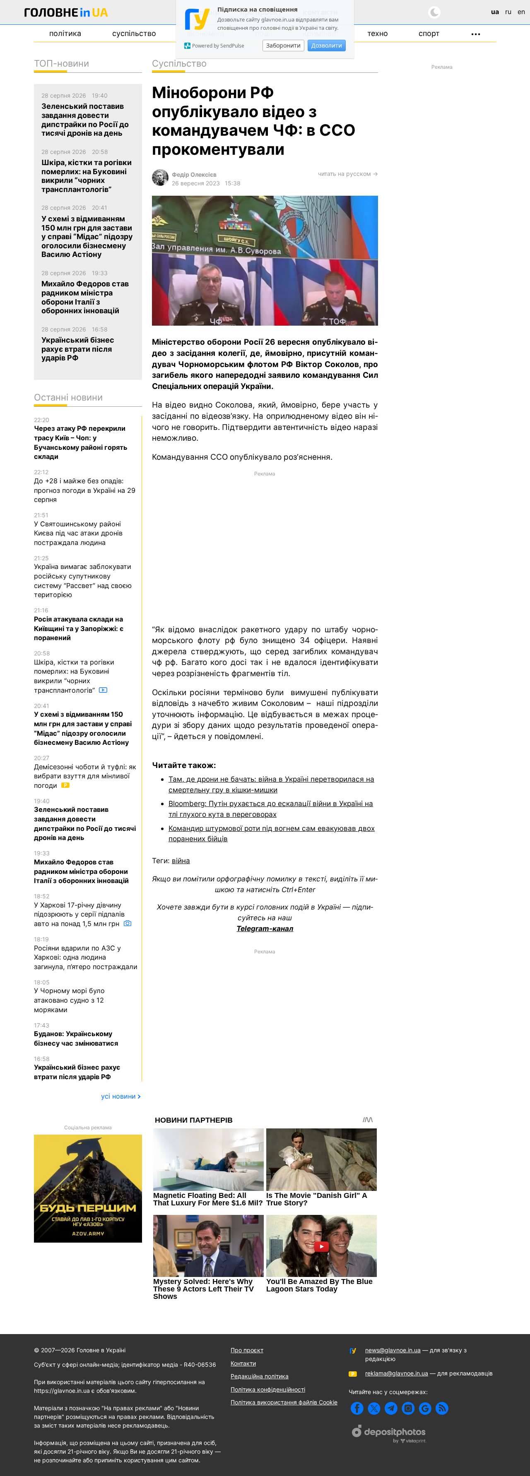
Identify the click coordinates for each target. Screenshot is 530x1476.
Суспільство (134, 33)
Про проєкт (247, 1350)
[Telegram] (391, 1408)
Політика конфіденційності (268, 1389)
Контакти (243, 1363)
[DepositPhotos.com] (389, 1435)
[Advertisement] (265, 547)
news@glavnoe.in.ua (393, 1350)
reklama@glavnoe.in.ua (396, 1373)
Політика (65, 33)
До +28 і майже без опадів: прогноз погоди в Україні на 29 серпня (84, 486)
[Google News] (425, 1408)
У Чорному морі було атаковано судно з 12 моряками (69, 996)
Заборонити (283, 45)
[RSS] (442, 1408)
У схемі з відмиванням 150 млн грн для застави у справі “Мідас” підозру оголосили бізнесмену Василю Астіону (83, 724)
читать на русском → (348, 173)
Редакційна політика (260, 1376)
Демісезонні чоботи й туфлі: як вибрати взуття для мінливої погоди (85, 772)
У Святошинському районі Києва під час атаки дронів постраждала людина (78, 529)
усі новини (118, 1096)
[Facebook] (357, 1408)
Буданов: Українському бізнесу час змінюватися (76, 1034)
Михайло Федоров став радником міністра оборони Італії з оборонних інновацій (81, 867)
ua (495, 11)
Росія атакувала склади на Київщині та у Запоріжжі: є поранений (78, 624)
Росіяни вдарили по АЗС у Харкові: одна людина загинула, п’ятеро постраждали (85, 953)
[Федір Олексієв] (160, 183)
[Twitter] (374, 1408)
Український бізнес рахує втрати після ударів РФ (77, 1068)
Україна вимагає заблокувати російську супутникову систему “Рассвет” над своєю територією (83, 576)
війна (181, 860)
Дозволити (326, 45)
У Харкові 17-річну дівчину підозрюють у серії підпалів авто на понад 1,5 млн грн (79, 910)
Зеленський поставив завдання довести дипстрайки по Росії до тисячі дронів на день (85, 819)
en (521, 11)
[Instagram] (408, 1408)
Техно (377, 33)
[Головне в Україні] (66, 14)
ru (508, 11)
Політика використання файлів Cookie (284, 1402)
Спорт (429, 33)
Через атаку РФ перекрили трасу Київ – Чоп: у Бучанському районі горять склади (81, 438)
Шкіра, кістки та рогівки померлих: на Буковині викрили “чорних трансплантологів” (74, 672)
